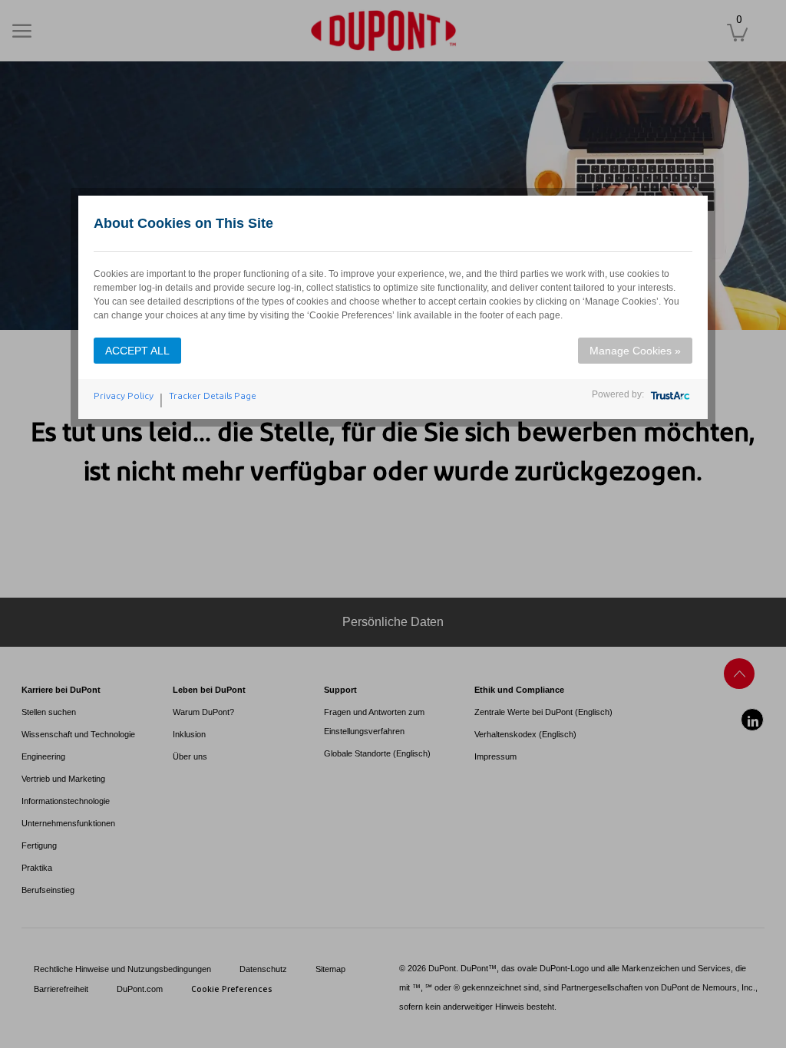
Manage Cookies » (635, 350)
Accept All (137, 350)
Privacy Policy (124, 395)
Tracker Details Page (212, 395)
